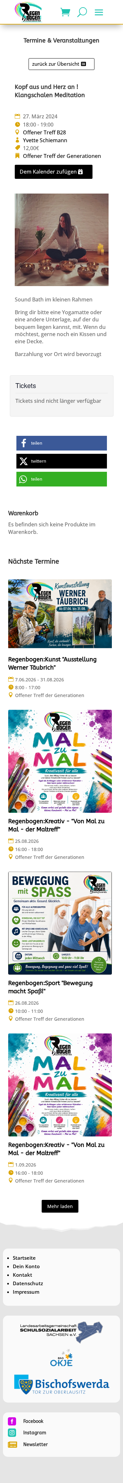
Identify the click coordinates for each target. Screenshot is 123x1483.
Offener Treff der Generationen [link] (62, 156)
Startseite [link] (24, 1257)
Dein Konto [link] (26, 1266)
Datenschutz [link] (28, 1283)
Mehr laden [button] (60, 1206)
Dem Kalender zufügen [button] (48, 171)
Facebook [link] (33, 1421)
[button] (99, 12)
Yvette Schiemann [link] (45, 140)
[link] (29, 12)
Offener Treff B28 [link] (44, 132)
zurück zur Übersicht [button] (55, 63)
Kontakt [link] (22, 1274)
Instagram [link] (34, 1433)
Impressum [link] (26, 1291)
